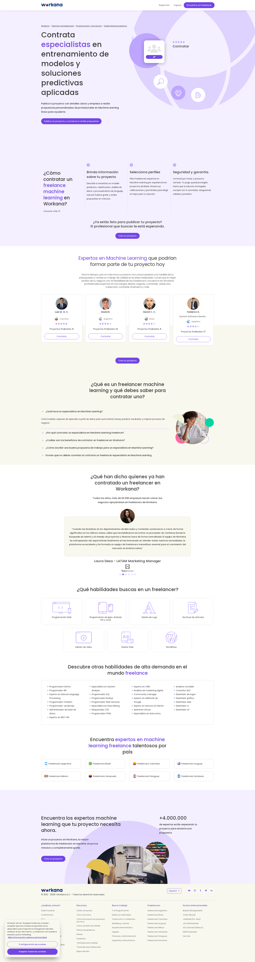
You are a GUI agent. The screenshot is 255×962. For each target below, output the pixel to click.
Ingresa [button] (178, 5)
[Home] (52, 5)
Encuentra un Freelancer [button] (199, 5)
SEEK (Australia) (190, 928)
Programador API (58, 686)
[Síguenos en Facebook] (200, 886)
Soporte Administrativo (122, 923)
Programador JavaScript (61, 701)
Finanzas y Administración (124, 932)
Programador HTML (101, 709)
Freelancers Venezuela (157, 928)
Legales (115, 928)
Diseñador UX (182, 705)
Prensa (80, 930)
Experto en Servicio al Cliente (149, 701)
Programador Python (60, 682)
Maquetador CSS (100, 705)
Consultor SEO (183, 686)
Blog (43, 915)
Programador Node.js (102, 694)
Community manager (145, 690)
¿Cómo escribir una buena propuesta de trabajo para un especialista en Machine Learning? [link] (99, 447)
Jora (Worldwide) (190, 919)
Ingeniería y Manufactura (123, 936)
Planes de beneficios (86, 926)
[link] (127, 564)
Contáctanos (47, 911)
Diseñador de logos (186, 690)
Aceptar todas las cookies (32, 951)
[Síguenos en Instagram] (195, 886)
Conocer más (50, 211)
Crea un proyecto (127, 235)
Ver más (186, 932)
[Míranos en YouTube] (189, 886)
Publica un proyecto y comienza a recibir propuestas (71, 121)
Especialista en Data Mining (106, 701)
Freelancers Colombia (157, 915)
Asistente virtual (142, 705)
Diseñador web (183, 698)
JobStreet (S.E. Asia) (192, 915)
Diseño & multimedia (121, 911)
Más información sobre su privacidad (27, 937)
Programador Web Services (106, 698)
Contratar (62, 336)
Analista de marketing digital (148, 686)
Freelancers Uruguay (156, 919)
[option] (127, 538)
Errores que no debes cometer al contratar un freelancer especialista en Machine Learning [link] (99, 455)
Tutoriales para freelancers (89, 943)
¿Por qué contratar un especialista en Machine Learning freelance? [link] (85, 432)
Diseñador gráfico (185, 694)
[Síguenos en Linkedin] (211, 886)
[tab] (105, 418)
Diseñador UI (182, 701)
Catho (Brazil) (189, 911)
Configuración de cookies (32, 944)
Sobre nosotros (48, 906)
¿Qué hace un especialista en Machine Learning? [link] (74, 411)
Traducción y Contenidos (123, 915)
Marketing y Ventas (120, 919)
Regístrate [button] (164, 5)
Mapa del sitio (83, 947)
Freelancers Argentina (157, 906)
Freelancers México (155, 923)
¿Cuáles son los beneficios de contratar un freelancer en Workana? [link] (85, 440)
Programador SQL (101, 690)
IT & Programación (120, 906)
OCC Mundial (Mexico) (193, 923)
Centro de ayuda (84, 906)
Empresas (81, 935)
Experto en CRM (142, 682)
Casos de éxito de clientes (88, 922)
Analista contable (185, 682)
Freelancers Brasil (155, 911)
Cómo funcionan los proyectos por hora (91, 916)
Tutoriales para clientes (87, 939)
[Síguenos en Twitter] (206, 886)
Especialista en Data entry (147, 709)
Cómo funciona (84, 911)
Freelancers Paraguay (157, 932)
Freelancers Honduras (157, 936)
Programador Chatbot (60, 698)
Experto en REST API (59, 713)
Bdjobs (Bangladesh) (192, 906)
